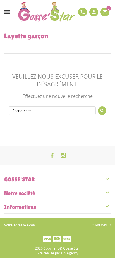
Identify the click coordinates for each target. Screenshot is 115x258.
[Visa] (47, 238)
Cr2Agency (69, 253)
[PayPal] (67, 238)
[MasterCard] (57, 238)
